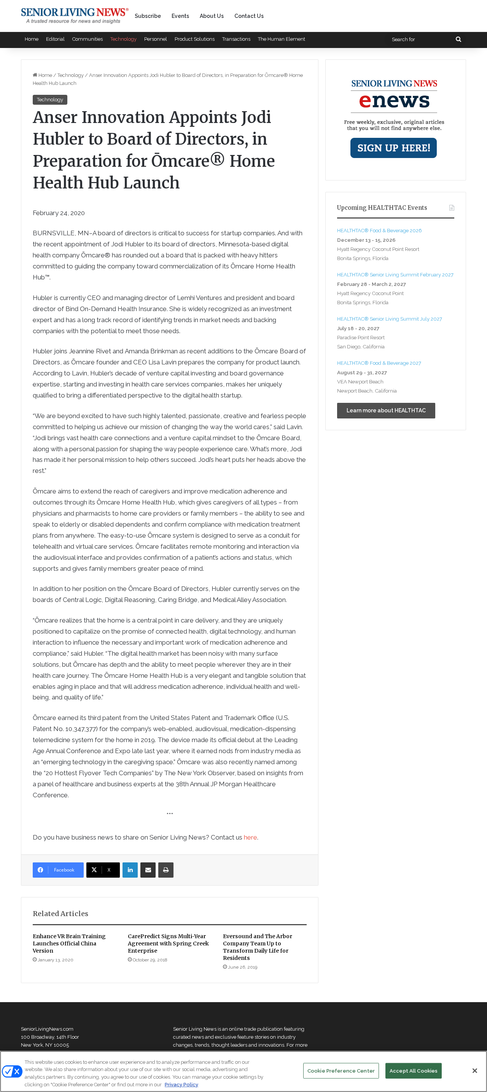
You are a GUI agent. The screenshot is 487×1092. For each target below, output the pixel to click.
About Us (212, 16)
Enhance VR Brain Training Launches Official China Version (69, 943)
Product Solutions (195, 39)
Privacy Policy (181, 1084)
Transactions (236, 39)
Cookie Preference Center (341, 1071)
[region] (243, 1071)
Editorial (55, 39)
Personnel (155, 39)
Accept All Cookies (414, 1071)
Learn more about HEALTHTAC (386, 410)
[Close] (474, 1070)
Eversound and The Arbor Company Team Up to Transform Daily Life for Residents (257, 947)
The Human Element (281, 39)
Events (180, 16)
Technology (123, 39)
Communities (87, 39)
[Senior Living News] (75, 16)
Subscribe (148, 16)
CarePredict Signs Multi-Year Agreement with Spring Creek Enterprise (168, 943)
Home (31, 39)
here (250, 837)
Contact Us (249, 16)
